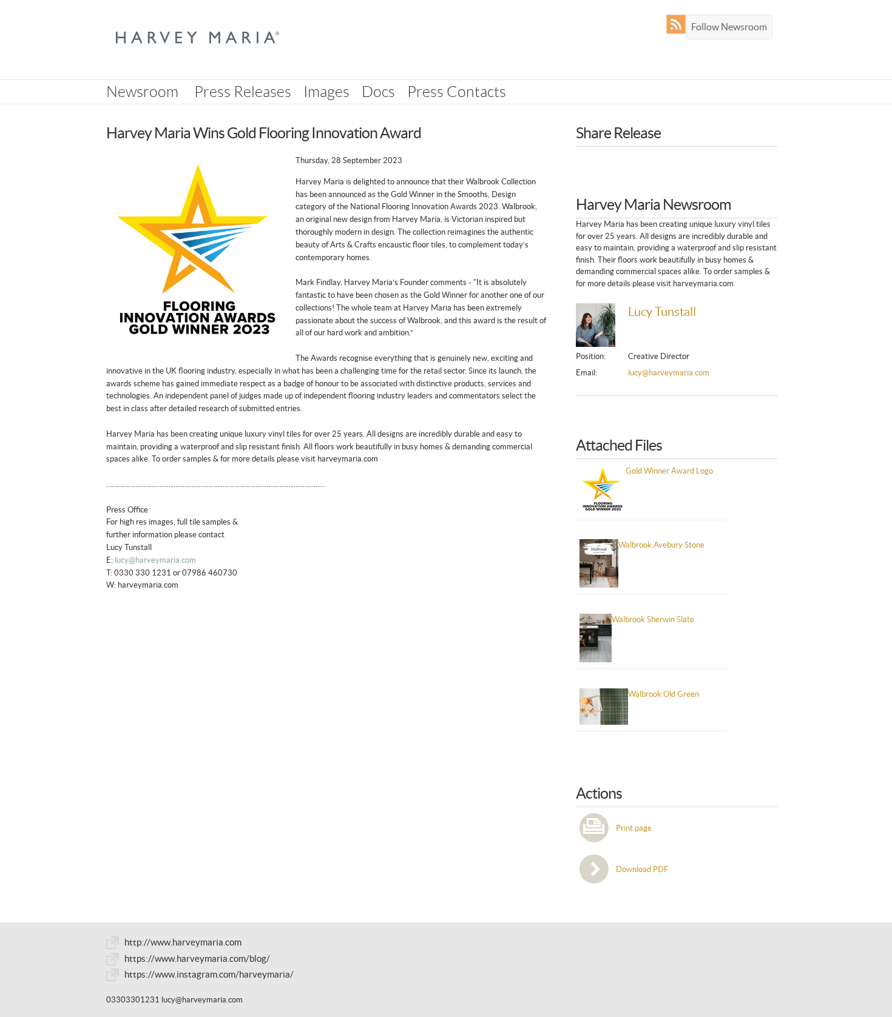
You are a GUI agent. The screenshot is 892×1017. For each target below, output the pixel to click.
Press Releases (242, 92)
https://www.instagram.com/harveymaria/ (209, 974)
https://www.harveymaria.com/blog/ (197, 958)
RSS (678, 24)
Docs (378, 92)
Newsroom (142, 92)
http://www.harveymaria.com (183, 942)
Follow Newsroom (729, 26)
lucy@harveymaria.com (155, 560)
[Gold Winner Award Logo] (197, 250)
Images (326, 92)
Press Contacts (456, 92)
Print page (634, 828)
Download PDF (642, 869)
